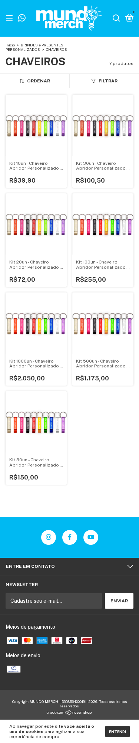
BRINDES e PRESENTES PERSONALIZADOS (34, 47)
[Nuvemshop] (69, 713)
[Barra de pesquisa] (116, 18)
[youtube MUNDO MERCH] (90, 537)
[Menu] (11, 18)
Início (10, 45)
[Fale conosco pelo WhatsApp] (22, 19)
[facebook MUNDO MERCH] (69, 537)
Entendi (117, 731)
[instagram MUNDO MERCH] (48, 537)
